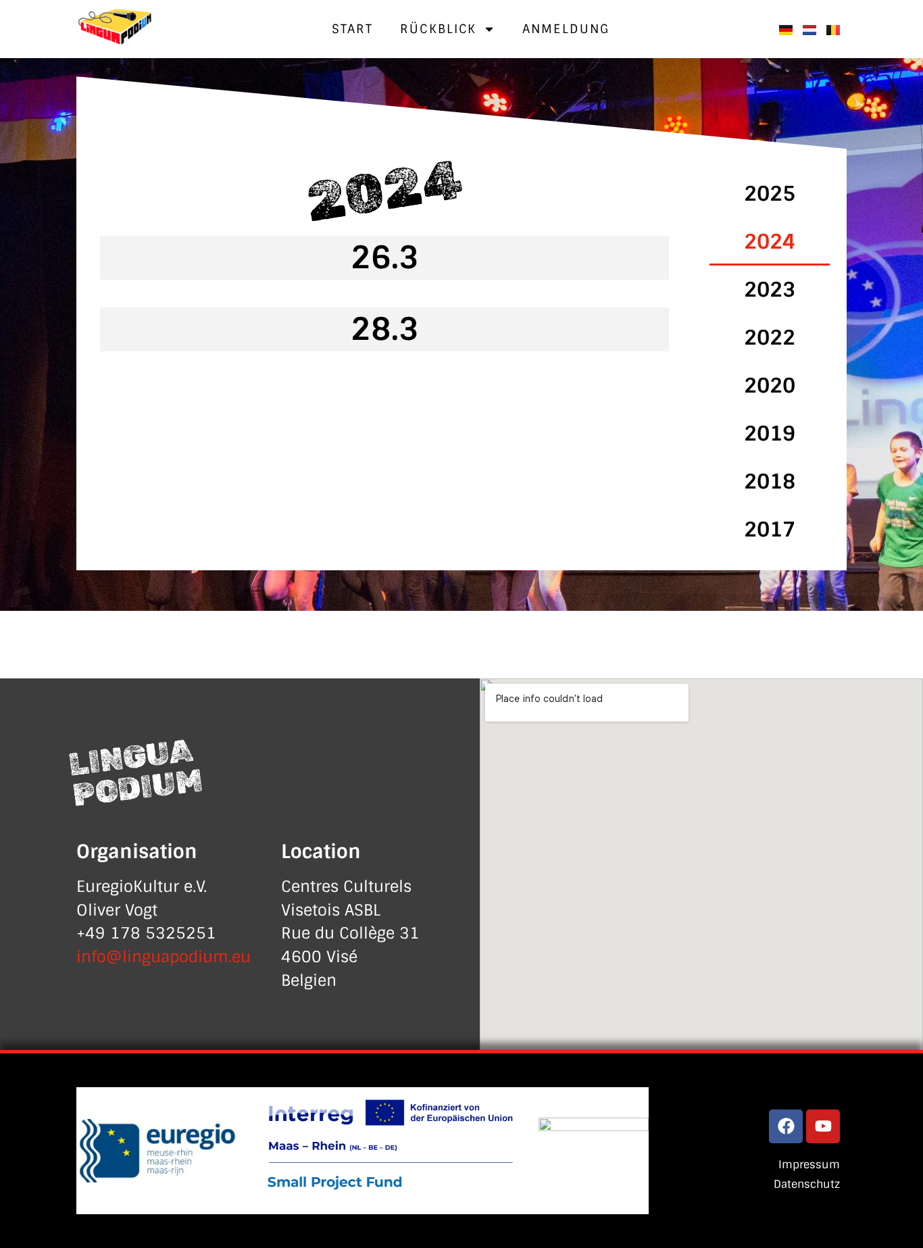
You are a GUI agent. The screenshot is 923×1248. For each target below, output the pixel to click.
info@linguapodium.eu (163, 957)
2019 (769, 433)
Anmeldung (565, 29)
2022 (769, 337)
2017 (769, 529)
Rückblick (438, 29)
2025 (769, 193)
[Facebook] (786, 1126)
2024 (769, 241)
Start (353, 29)
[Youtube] (823, 1126)
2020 (769, 385)
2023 (769, 289)
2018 (769, 481)
